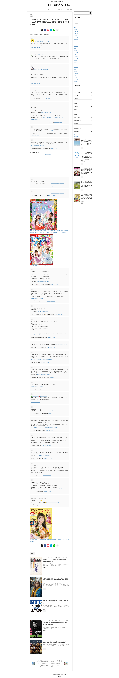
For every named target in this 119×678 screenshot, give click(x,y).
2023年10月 (76, 37)
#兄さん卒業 (54, 117)
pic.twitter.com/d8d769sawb (49, 410)
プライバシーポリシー (78, 134)
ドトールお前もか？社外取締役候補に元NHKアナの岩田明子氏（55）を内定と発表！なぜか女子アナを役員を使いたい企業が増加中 (86, 170)
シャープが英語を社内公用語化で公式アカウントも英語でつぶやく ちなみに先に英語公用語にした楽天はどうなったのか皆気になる (55, 622)
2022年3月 (76, 77)
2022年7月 (76, 69)
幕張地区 (76, 103)
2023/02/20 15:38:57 (35, 48)
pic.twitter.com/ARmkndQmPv (43, 281)
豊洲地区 (76, 123)
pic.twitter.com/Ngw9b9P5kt (57, 193)
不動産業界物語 (77, 101)
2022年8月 (76, 67)
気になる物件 (77, 112)
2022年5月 (76, 73)
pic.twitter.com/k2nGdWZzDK (37, 298)
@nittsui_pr (48, 154)
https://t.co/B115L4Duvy (60, 143)
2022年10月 (76, 62)
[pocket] (48, 30)
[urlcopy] (57, 30)
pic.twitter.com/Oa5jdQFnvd (42, 311)
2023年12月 (76, 33)
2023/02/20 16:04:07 (35, 83)
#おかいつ (40, 488)
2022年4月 (76, 75)
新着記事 (76, 106)
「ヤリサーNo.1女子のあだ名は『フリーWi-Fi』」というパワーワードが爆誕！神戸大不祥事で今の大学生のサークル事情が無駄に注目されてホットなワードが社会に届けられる (86, 156)
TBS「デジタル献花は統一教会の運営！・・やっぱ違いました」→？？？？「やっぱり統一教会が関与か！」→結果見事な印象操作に (55, 559)
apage (75, 89)
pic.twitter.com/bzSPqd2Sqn (52, 502)
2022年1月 (76, 81)
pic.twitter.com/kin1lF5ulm (51, 427)
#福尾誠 (44, 117)
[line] (54, 30)
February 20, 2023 (46, 98)
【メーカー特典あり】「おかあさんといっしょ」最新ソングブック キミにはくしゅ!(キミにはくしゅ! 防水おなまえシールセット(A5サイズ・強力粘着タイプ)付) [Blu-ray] (49, 231)
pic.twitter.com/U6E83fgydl (37, 334)
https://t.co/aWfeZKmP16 (47, 130)
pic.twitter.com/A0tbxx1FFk (57, 488)
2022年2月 (76, 79)
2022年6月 (76, 71)
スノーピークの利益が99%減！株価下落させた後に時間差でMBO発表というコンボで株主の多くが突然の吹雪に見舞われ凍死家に (86, 184)
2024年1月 (76, 31)
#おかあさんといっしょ (60, 358)
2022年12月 (76, 58)
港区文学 (76, 114)
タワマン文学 (69, 9)
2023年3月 (76, 52)
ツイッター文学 (59, 9)
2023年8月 (76, 41)
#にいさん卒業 (60, 117)
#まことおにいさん (40, 427)
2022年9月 (76, 65)
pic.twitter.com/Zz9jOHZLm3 (57, 183)
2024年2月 (76, 29)
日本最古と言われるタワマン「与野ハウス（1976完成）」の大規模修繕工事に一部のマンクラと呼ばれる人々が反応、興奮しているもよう (86, 141)
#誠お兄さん (49, 117)
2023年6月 (76, 46)
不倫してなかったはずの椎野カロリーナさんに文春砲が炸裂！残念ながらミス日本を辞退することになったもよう (55, 579)
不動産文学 (76, 98)
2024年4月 (76, 27)
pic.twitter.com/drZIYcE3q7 (61, 344)
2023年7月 (76, 44)
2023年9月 (76, 39)
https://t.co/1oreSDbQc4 (44, 455)
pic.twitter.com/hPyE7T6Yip (37, 119)
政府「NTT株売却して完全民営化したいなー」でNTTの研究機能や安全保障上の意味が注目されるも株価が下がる (55, 602)
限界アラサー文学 (77, 128)
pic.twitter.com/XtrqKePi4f (46, 359)
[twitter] (42, 30)
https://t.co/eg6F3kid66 (46, 112)
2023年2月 (76, 54)
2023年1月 (76, 56)
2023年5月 (76, 48)
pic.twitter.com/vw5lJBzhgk (43, 374)
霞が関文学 (76, 131)
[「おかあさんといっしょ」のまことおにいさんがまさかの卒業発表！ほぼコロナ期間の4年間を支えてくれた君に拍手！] (51, 30)
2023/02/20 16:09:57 (35, 61)
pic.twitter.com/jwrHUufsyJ (37, 386)
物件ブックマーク (77, 117)
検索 (90, 13)
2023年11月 (76, 35)
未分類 (32, 550)
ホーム (49, 9)
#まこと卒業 (33, 427)
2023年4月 (76, 50)
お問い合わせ (76, 136)
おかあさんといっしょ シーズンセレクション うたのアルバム (44, 265)
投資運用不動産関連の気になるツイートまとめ (59, 674)
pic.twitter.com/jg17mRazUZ (37, 145)
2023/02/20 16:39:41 (35, 402)
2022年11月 (76, 60)
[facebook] (45, 30)
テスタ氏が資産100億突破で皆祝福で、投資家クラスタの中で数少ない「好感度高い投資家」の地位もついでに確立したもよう (86, 197)
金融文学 (76, 126)
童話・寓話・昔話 (77, 120)
